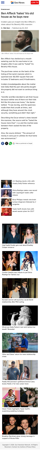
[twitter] (6, 143)
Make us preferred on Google (24, 143)
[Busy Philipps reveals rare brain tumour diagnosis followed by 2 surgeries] (6, 202)
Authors (23, 447)
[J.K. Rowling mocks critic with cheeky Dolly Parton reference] (6, 184)
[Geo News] (18, 2)
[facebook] (2, 143)
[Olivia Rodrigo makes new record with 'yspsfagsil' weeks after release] (6, 193)
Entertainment (5, 9)
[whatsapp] (10, 143)
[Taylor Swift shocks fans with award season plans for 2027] (6, 212)
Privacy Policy (31, 447)
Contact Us (15, 447)
